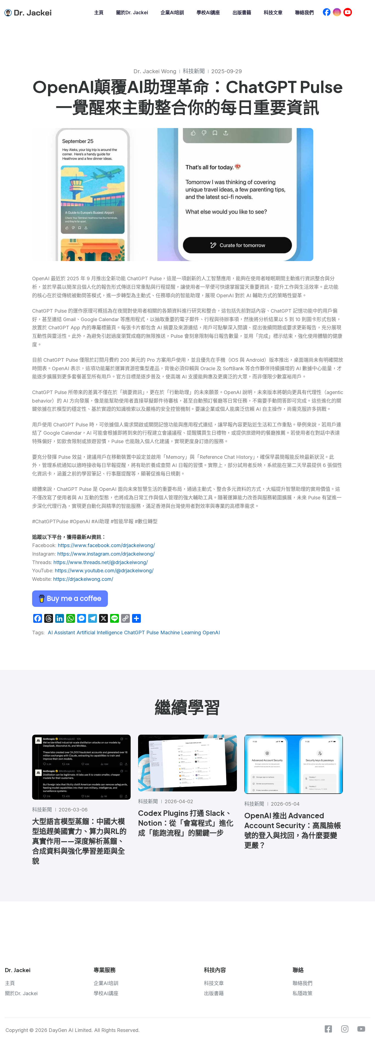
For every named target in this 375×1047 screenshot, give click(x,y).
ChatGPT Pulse (141, 632)
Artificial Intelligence (99, 632)
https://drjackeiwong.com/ (83, 579)
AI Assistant (61, 632)
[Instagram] (345, 1029)
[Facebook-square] (328, 1029)
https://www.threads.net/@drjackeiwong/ (101, 562)
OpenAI (211, 632)
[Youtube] (361, 1029)
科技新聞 (194, 71)
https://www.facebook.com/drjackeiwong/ (106, 545)
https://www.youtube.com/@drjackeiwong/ (104, 570)
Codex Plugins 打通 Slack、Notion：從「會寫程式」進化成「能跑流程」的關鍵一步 (185, 822)
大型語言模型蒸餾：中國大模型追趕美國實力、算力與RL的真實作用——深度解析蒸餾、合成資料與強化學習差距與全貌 (79, 841)
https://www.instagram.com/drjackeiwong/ (106, 554)
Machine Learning (180, 632)
